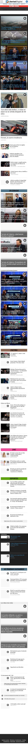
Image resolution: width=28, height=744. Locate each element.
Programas (5, 4)
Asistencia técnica (20, 741)
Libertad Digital (14, 1)
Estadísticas (6, 741)
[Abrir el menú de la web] (2, 1)
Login (27, 2)
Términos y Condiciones (15, 740)
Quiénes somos (5, 740)
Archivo (10, 4)
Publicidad (12, 741)
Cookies (24, 740)
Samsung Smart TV (16, 4)
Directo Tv (23, 4)
